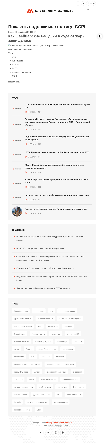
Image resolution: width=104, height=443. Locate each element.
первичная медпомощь (56, 372)
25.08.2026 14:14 (34, 157)
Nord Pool (68, 326)
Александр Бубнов (43, 342)
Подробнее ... (14, 82)
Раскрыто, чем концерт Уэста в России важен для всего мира (56, 209)
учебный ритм (45, 387)
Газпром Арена (20, 395)
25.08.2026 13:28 (34, 214)
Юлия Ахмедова (21, 311)
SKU (58, 395)
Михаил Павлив (38, 334)
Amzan (37, 372)
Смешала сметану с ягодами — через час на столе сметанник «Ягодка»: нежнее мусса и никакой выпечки (50, 258)
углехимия (55, 334)
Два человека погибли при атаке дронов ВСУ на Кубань (43, 288)
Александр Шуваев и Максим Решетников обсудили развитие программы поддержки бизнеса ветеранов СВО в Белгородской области (57, 122)
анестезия (77, 372)
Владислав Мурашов (23, 326)
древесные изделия (22, 319)
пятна (16, 349)
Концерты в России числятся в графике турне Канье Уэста (45, 268)
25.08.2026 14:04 (34, 173)
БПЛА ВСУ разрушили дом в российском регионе (40, 248)
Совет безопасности (47, 349)
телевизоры (68, 349)
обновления (19, 357)
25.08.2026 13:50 (34, 187)
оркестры (46, 357)
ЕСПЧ (15, 68)
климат (15, 64)
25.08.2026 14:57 (34, 112)
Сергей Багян (19, 334)
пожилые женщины (21, 72)
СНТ (40, 326)
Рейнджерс (62, 342)
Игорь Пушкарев (21, 372)
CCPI (14, 76)
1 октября (18, 379)
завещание (39, 311)
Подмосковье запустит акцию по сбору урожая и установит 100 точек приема (50, 238)
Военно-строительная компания (60, 364)
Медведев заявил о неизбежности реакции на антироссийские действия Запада (51, 278)
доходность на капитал (37, 402)
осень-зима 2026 (74, 395)
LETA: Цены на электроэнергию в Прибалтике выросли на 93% (57, 152)
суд (14, 57)
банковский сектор (22, 410)
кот (51, 311)
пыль (33, 357)
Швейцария (17, 61)
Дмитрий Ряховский (41, 395)
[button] (94, 11)
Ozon (39, 410)
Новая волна (78, 387)
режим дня (62, 387)
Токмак (29, 349)
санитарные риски (67, 311)
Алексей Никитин (21, 342)
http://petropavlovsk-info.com (59, 423)
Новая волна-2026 (48, 379)
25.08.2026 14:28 (34, 144)
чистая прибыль (61, 402)
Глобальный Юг (73, 334)
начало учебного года (23, 387)
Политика (28, 49)
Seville (31, 379)
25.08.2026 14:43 (34, 130)
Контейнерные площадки (70, 319)
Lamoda (17, 402)
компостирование (45, 319)
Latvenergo (53, 326)
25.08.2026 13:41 (34, 200)
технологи (78, 342)
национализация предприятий (27, 364)
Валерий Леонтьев (71, 379)
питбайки (60, 357)
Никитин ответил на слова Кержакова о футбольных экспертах (57, 195)
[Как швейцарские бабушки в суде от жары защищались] (36, 45)
